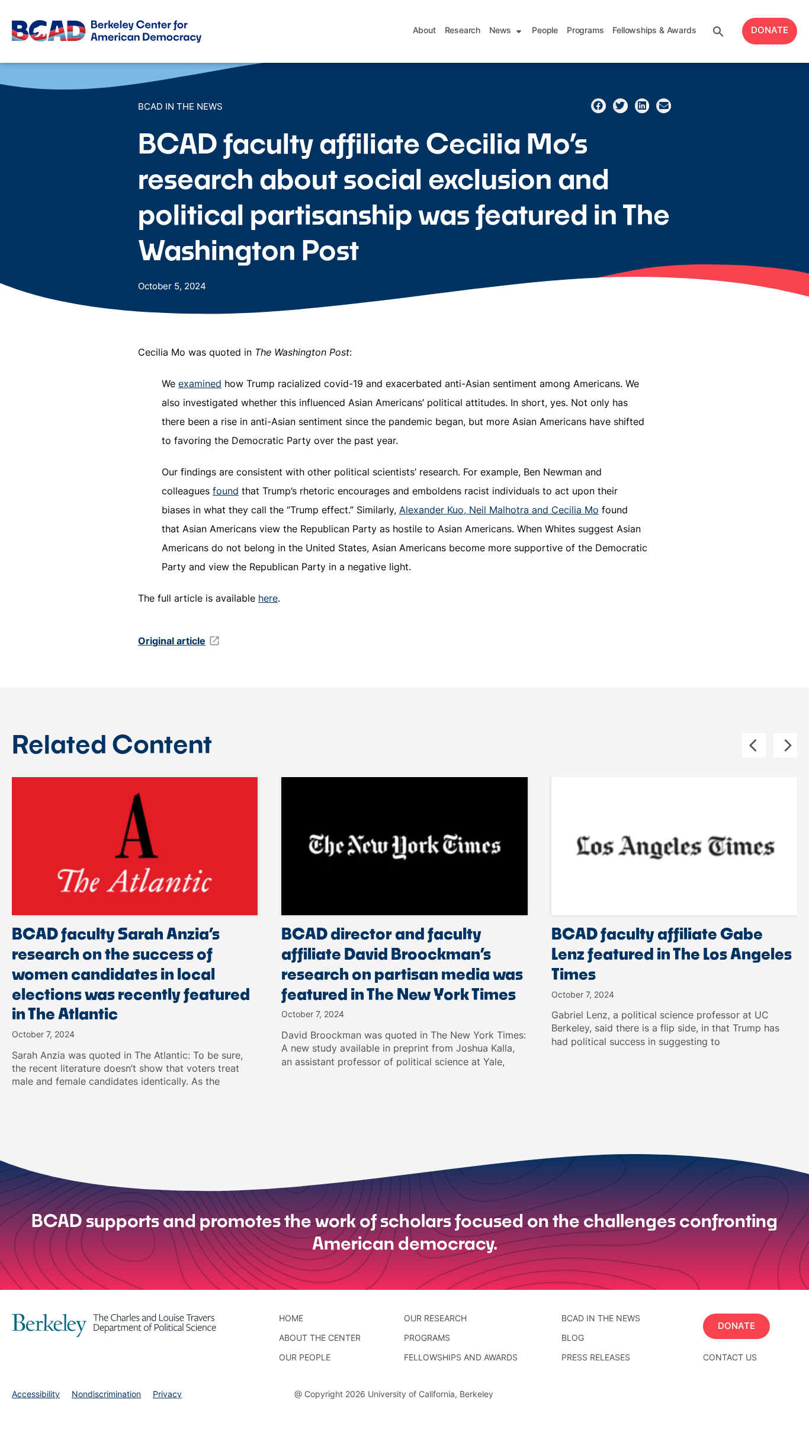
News (500, 31)
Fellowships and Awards (461, 1358)
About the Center (320, 1338)
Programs (585, 31)
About (424, 31)
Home (291, 1319)
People (545, 31)
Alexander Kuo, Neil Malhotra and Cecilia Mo (499, 511)
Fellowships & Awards (654, 31)
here (268, 599)
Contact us (730, 1358)
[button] (718, 31)
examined (199, 384)
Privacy (167, 1395)
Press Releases (595, 1358)
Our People (304, 1358)
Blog (572, 1338)
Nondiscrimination (106, 1395)
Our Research (435, 1319)
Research (462, 31)
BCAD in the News (180, 107)
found (226, 492)
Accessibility (36, 1395)
